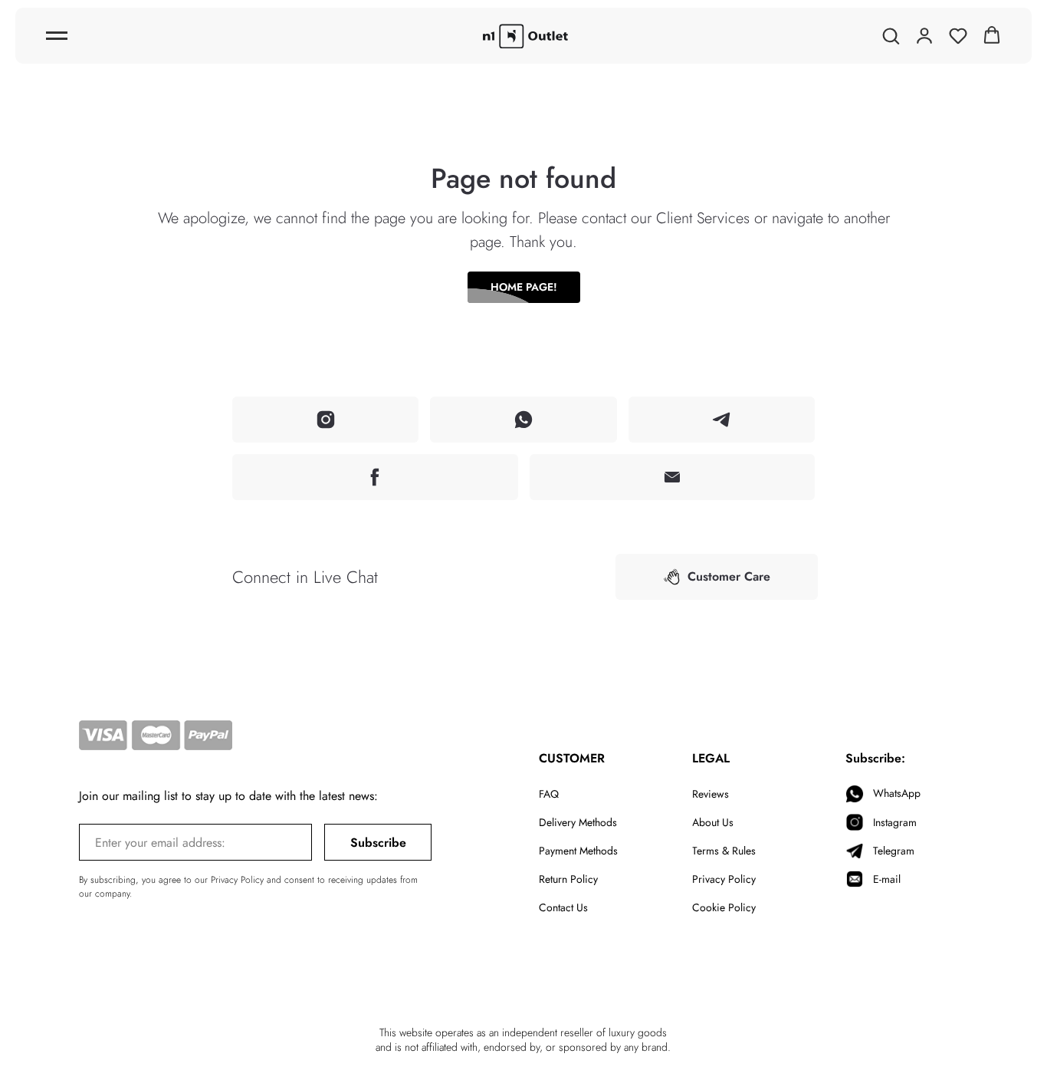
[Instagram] (325, 420)
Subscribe (378, 842)
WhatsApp (897, 793)
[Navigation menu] (56, 36)
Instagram (895, 822)
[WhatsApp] (523, 420)
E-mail (887, 879)
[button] (890, 35)
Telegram (893, 850)
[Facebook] (375, 477)
